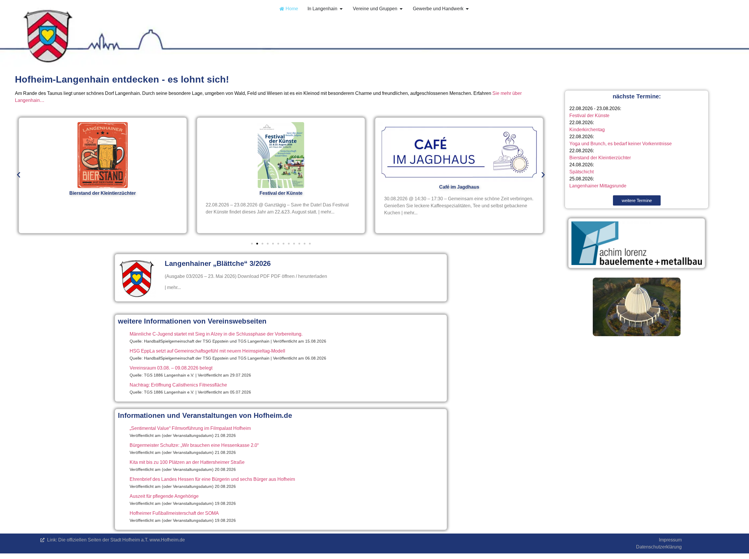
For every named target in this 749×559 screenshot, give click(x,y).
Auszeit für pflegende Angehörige (164, 496)
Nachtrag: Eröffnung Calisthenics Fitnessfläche (178, 384)
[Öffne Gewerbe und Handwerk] (467, 8)
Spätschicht (581, 171)
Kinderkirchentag (587, 129)
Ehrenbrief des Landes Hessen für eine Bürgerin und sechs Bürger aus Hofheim (212, 479)
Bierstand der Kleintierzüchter (600, 157)
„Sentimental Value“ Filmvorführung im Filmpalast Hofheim (190, 428)
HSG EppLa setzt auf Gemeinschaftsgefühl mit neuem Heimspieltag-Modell (207, 350)
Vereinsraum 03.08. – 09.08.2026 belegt (171, 367)
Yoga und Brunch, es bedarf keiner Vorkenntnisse (620, 143)
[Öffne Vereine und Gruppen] (401, 8)
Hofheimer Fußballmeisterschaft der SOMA (174, 513)
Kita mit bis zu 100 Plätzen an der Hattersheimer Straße (187, 462)
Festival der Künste (589, 115)
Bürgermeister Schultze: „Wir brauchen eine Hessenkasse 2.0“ (194, 445)
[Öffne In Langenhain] (341, 8)
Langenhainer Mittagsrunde (597, 185)
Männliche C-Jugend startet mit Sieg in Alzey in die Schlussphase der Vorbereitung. (216, 333)
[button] (18, 175)
